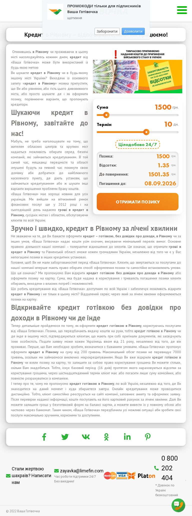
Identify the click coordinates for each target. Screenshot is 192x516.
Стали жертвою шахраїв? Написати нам (31, 475)
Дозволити (133, 31)
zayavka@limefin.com (82, 470)
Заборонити (107, 31)
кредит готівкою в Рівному (155, 331)
